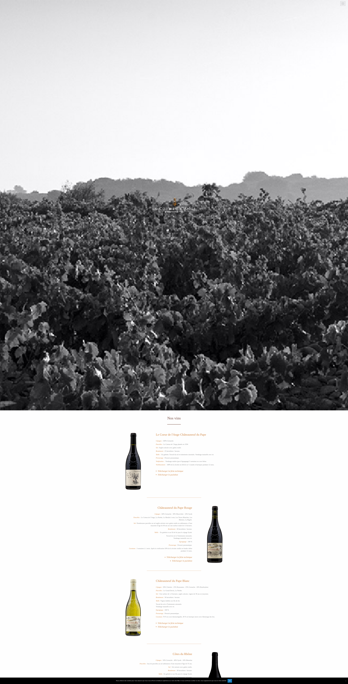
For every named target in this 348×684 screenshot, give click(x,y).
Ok (230, 680)
